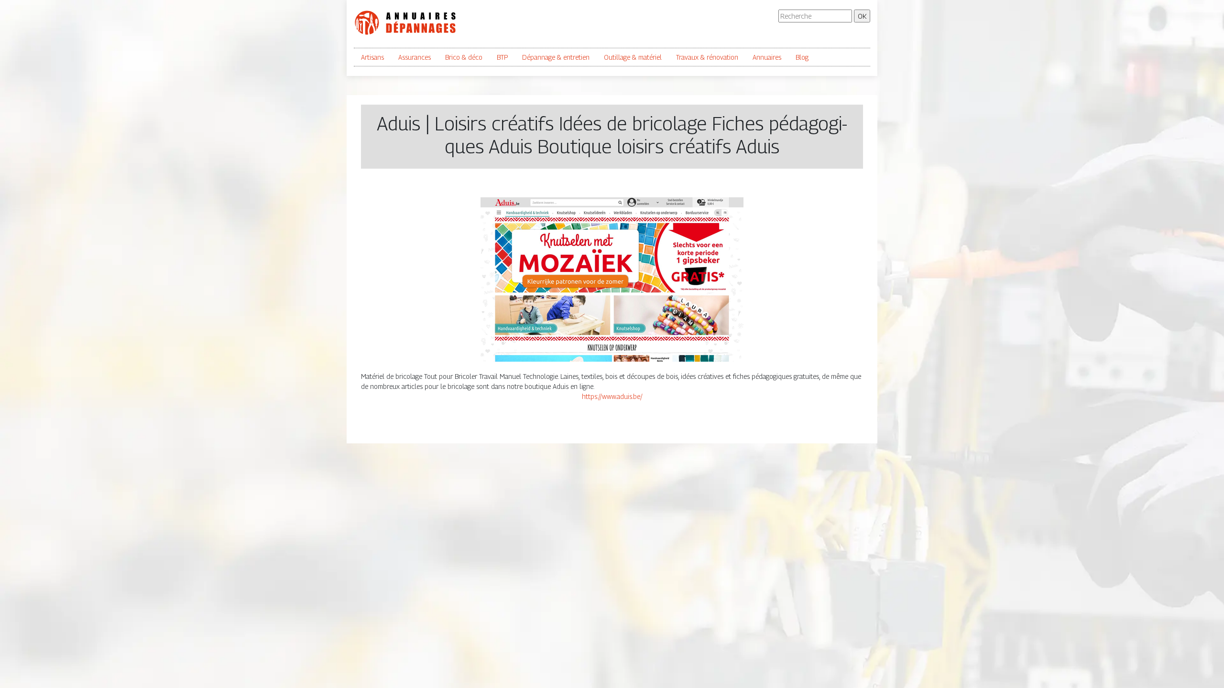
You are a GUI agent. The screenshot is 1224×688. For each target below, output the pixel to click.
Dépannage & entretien (556, 57)
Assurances (414, 57)
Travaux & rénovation (707, 57)
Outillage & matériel (633, 57)
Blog (802, 57)
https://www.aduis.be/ (612, 396)
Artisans (372, 57)
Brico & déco (463, 57)
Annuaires (767, 57)
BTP (502, 57)
